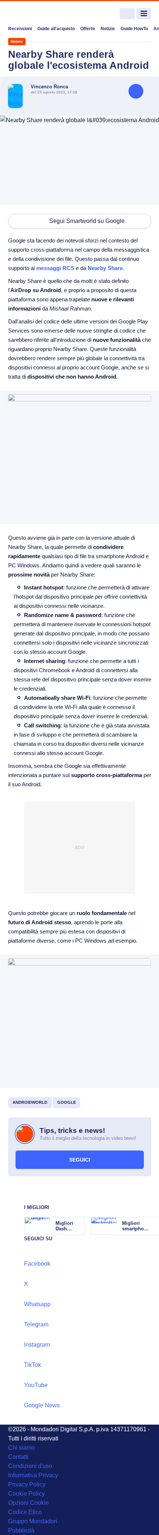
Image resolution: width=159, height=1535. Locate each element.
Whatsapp (37, 1304)
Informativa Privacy (33, 1475)
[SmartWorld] (36, 14)
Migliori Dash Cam (64, 1225)
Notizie (108, 28)
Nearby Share (105, 268)
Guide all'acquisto (56, 28)
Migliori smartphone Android (135, 1225)
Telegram (36, 1324)
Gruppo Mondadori (32, 1521)
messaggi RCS (55, 268)
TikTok (32, 1365)
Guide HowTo (134, 28)
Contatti (18, 1457)
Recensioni (20, 28)
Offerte (87, 28)
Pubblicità (21, 1530)
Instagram (37, 1344)
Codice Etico (25, 1512)
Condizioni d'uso (30, 1466)
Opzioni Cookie (28, 1503)
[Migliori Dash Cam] (78, 1225)
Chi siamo (21, 1447)
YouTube (36, 1385)
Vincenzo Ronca (49, 86)
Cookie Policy (26, 1493)
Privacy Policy (26, 1484)
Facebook (37, 1264)
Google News (42, 1405)
